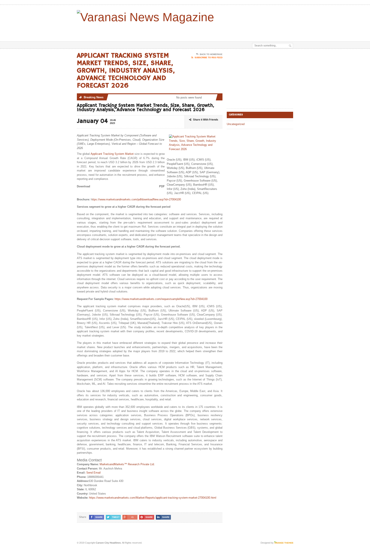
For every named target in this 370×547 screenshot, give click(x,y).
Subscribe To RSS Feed (208, 57)
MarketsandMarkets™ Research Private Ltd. (127, 464)
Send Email (93, 472)
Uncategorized (236, 124)
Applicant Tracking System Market (112, 153)
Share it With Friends (205, 119)
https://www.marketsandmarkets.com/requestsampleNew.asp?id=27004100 (161, 299)
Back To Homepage (211, 54)
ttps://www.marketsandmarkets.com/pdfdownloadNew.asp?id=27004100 (136, 199)
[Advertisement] (243, 30)
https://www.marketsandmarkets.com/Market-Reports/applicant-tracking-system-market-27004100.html (152, 497)
